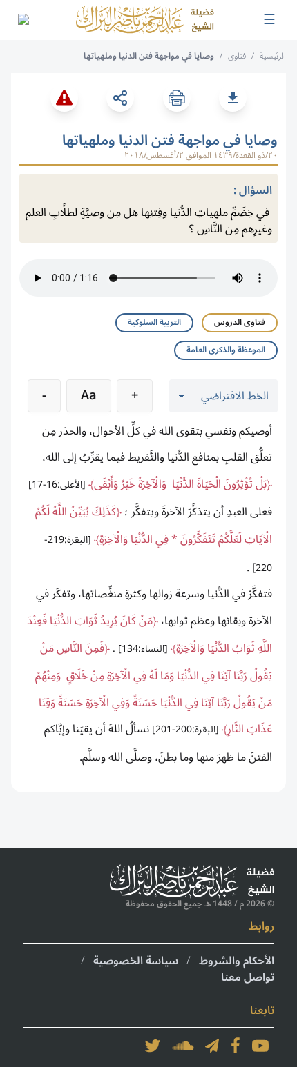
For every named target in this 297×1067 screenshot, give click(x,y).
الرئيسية (273, 56)
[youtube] (260, 1045)
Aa (89, 395)
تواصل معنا (247, 977)
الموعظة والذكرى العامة (225, 350)
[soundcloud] (183, 1045)
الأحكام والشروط (236, 961)
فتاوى (237, 56)
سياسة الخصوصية (135, 961)
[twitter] (152, 1046)
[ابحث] (23, 20)
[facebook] (235, 1045)
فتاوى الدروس (239, 322)
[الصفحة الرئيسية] (145, 20)
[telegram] (212, 1046)
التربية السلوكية (154, 322)
